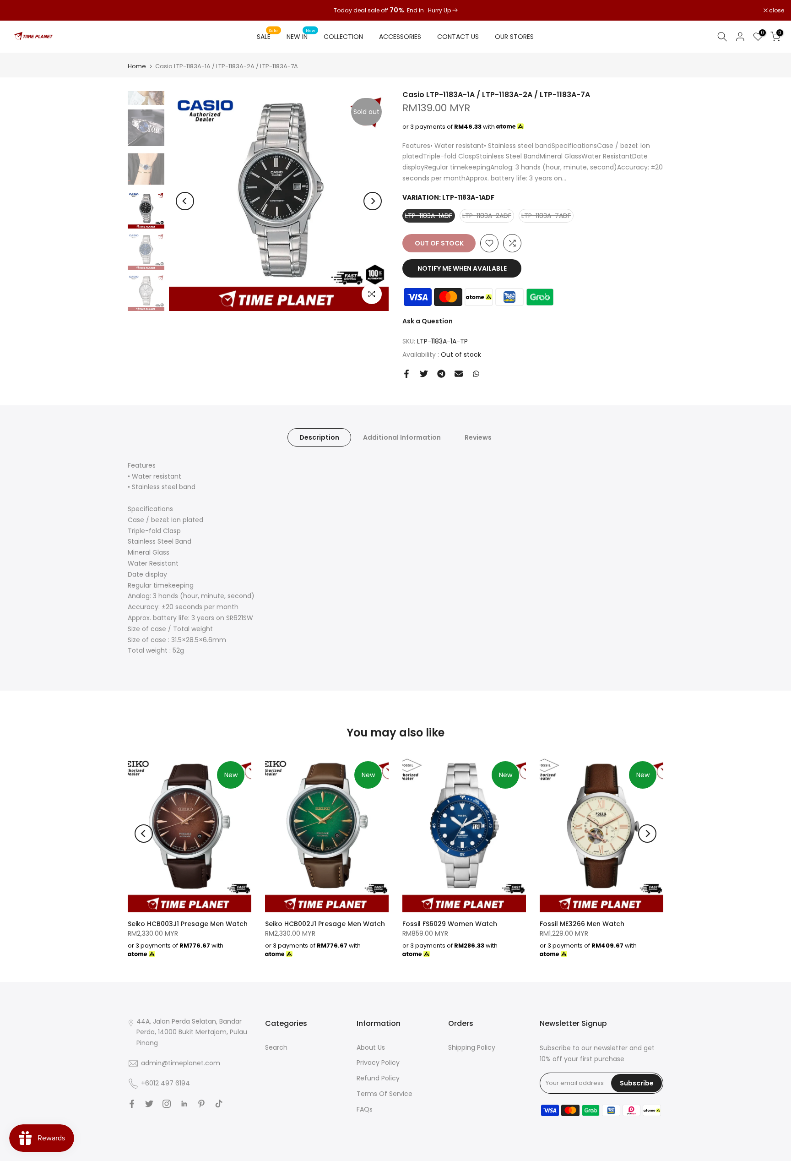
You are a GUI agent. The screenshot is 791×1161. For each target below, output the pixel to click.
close (19, 10)
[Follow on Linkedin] (184, 1103)
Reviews (478, 437)
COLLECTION (343, 36)
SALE (267, 36)
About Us (371, 1047)
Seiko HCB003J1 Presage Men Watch (188, 923)
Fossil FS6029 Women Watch (449, 923)
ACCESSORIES (400, 36)
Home (137, 66)
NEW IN (301, 36)
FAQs (365, 1109)
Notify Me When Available (462, 268)
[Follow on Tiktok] (219, 1103)
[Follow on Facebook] (132, 1103)
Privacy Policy (378, 1062)
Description (319, 437)
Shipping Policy (471, 1047)
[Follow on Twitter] (149, 1103)
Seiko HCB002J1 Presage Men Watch (325, 923)
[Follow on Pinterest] (201, 1103)
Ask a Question (427, 321)
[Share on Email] (459, 374)
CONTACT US (458, 36)
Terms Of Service (384, 1093)
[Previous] (185, 201)
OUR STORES (514, 36)
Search (276, 1047)
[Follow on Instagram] (167, 1103)
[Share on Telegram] (441, 374)
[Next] (372, 201)
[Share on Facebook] (406, 374)
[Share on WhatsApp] (476, 374)
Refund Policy (378, 1078)
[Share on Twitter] (424, 374)
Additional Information (402, 437)
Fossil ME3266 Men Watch (582, 923)
